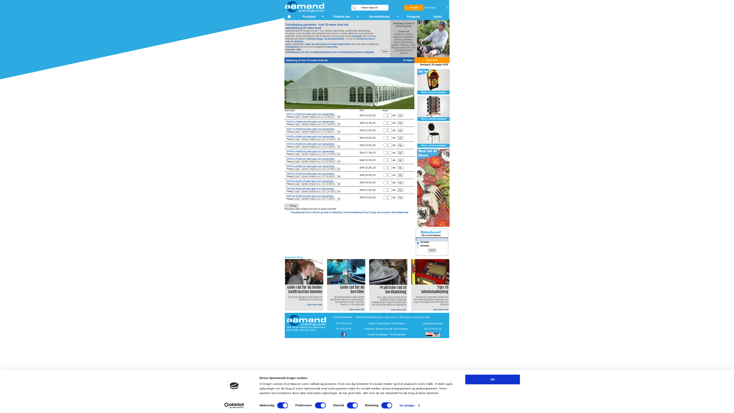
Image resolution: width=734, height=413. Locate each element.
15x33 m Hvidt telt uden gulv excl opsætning (310, 144)
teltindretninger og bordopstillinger (326, 38)
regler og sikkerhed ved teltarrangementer (327, 44)
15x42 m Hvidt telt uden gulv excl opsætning (310, 166)
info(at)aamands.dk (433, 323)
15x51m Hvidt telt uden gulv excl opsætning (310, 181)
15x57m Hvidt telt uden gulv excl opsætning (310, 196)
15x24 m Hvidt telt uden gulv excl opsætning (310, 121)
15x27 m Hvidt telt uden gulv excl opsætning (310, 129)
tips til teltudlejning (343, 52)
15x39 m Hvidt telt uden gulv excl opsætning (310, 159)
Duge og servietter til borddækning (389, 212)
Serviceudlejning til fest (356, 212)
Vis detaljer (407, 405)
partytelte (332, 47)
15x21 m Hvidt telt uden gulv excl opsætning (310, 114)
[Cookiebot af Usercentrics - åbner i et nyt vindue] (234, 405)
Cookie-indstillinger (378, 334)
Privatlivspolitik (397, 334)
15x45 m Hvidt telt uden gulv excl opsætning (310, 173)
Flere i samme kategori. (434, 92)
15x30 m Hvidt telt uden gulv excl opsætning (310, 136)
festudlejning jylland (320, 52)
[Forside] (289, 16)
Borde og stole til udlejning (327, 212)
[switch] (320, 405)
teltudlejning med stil (296, 52)
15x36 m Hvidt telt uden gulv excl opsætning (310, 151)
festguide (357, 36)
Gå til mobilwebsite (342, 317)
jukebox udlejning (364, 52)
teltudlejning (292, 47)
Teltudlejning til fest (301, 212)
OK (492, 379)
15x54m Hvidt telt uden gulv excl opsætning (310, 188)
